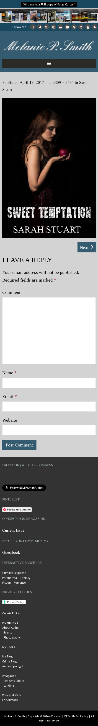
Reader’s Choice (14, 681)
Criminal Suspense (14, 573)
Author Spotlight (12, 666)
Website (9, 420)
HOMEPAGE (10, 623)
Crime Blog (9, 661)
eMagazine (9, 676)
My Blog (7, 656)
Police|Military (11, 695)
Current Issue (13, 530)
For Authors (10, 700)
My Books (8, 647)
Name (9, 372)
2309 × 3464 (63, 82)
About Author (11, 628)
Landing (9, 686)
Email (9, 396)
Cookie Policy (11, 613)
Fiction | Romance (14, 583)
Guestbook (11, 552)
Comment (11, 292)
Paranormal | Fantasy (16, 578)
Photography (12, 637)
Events (8, 632)
